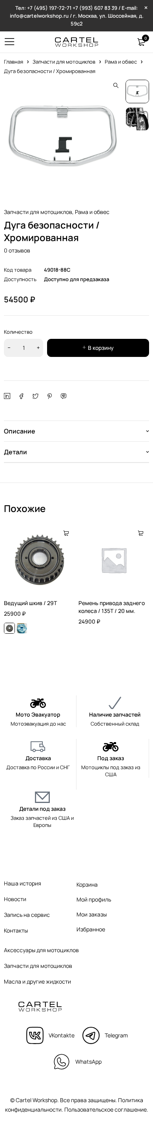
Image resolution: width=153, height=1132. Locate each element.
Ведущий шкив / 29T (30, 603)
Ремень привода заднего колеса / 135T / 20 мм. (111, 606)
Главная (13, 61)
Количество (18, 331)
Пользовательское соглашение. (106, 1109)
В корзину (101, 347)
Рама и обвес (121, 61)
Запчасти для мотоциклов (64, 61)
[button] (116, 85)
